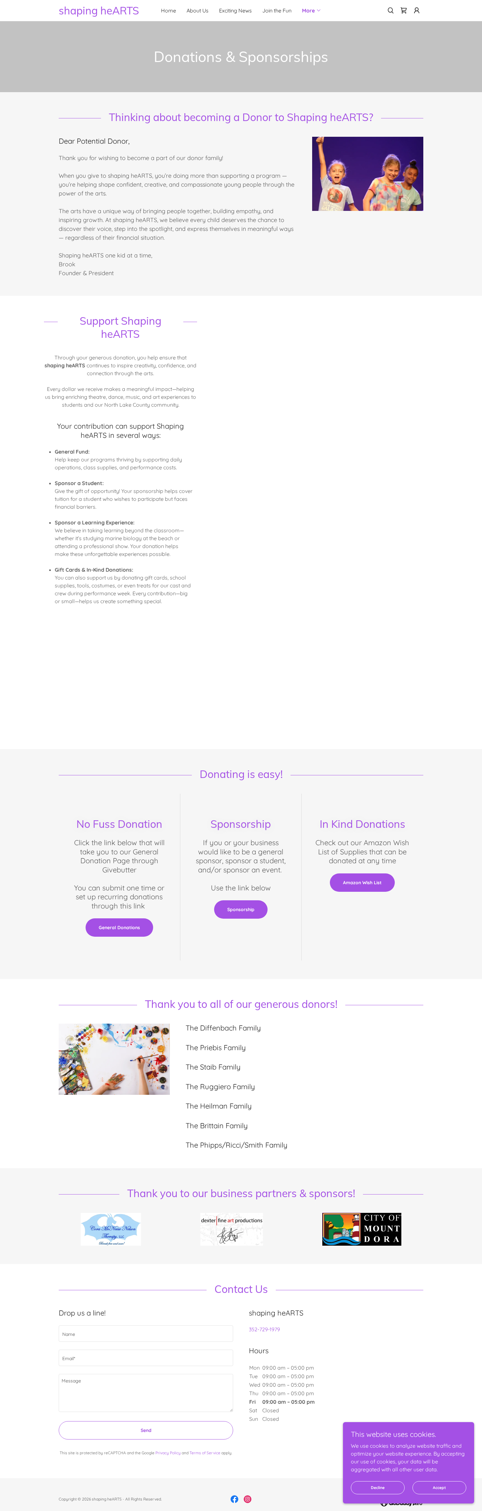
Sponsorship (240, 909)
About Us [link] (198, 10)
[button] (311, 10)
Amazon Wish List (362, 883)
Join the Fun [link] (276, 10)
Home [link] (168, 10)
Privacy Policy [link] (168, 1452)
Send (146, 1430)
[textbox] (146, 1333)
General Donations (119, 927)
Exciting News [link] (235, 10)
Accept (439, 1487)
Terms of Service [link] (205, 1452)
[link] (104, 12)
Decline (378, 1487)
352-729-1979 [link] (264, 1329)
